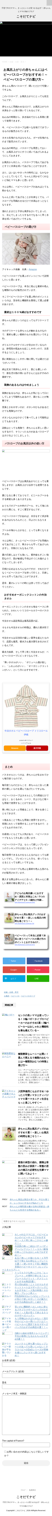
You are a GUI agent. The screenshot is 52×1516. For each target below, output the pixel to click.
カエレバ (30, 740)
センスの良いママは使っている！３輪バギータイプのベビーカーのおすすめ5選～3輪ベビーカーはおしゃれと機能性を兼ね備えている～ (33, 1023)
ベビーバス (15, 996)
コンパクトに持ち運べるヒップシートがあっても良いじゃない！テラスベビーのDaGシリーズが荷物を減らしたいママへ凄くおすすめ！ (31, 1349)
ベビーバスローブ (28, 996)
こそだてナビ (26, 16)
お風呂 (6, 996)
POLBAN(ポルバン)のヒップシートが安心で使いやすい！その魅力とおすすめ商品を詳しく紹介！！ (32, 1299)
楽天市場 (37, 748)
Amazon (33, 269)
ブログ (23, 1490)
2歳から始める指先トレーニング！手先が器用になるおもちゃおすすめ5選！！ (32, 1336)
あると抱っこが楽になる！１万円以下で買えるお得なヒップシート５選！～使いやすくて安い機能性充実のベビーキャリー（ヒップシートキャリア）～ (25, 1264)
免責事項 (32, 1490)
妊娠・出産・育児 (11, 992)
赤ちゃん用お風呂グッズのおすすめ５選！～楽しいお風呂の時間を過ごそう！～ (33, 1132)
